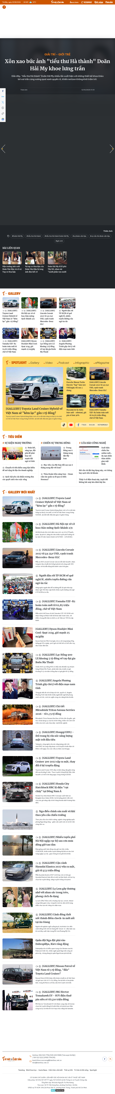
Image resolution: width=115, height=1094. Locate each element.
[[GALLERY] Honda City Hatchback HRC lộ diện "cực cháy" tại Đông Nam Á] (17, 792)
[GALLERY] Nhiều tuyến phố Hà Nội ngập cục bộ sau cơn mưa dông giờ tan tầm (55, 841)
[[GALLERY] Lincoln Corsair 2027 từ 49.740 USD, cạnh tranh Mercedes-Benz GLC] (48, 302)
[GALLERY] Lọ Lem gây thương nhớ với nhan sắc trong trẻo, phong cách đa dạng (55, 892)
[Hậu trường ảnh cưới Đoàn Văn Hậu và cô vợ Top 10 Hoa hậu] (12, 257)
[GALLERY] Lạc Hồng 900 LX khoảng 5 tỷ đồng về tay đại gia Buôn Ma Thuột (48, 346)
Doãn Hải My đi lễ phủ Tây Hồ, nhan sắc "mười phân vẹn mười (57, 269)
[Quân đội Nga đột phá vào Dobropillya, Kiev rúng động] (17, 948)
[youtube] (71, 425)
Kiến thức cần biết (45, 7)
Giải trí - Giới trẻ (57, 54)
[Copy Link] (3, 113)
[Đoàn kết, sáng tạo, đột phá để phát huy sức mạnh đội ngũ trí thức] (12, 453)
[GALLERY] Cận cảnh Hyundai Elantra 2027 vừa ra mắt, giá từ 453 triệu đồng (55, 866)
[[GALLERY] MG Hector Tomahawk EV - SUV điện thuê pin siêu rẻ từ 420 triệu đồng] (17, 1000)
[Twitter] (3, 102)
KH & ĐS (92, 425)
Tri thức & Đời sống (81, 1070)
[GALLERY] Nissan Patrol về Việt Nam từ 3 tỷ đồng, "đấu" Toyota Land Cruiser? (55, 970)
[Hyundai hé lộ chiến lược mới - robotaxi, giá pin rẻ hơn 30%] (76, 401)
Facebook (104, 1059)
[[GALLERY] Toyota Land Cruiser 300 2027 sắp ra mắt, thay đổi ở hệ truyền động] (17, 766)
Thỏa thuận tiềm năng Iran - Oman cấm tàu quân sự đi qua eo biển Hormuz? (57, 477)
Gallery (34, 362)
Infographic (82, 362)
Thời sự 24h (57, 7)
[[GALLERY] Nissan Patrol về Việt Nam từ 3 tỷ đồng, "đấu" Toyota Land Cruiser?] (17, 974)
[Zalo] (3, 96)
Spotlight (93, 1070)
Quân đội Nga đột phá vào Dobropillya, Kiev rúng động (52, 942)
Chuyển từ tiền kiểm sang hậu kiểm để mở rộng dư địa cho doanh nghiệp (18, 469)
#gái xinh (59, 241)
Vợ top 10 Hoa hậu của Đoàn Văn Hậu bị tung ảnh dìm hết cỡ (34, 269)
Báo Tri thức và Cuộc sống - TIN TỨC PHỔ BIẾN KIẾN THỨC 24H (57, 2)
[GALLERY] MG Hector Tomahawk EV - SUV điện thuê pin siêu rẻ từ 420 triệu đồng (53, 995)
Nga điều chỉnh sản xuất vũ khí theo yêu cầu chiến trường (55, 813)
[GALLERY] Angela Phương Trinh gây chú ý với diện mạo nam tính (67, 345)
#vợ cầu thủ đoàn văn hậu (100, 236)
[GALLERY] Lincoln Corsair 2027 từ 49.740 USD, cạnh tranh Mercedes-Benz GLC (47, 317)
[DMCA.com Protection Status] (57, 1090)
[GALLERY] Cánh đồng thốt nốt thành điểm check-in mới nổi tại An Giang (54, 918)
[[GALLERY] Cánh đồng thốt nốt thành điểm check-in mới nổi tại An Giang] (17, 923)
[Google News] (3, 119)
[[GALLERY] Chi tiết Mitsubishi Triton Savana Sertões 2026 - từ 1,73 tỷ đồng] (17, 714)
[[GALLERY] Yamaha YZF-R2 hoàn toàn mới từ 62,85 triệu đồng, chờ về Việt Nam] (10, 333)
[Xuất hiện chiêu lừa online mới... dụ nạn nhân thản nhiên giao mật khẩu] (89, 453)
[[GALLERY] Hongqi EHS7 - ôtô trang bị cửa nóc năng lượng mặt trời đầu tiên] (17, 740)
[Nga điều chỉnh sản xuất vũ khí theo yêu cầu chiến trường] (17, 819)
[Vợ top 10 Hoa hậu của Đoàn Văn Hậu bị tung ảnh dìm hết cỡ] (34, 257)
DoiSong (98, 2)
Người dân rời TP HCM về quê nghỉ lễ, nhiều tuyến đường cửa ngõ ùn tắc (66, 316)
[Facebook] (3, 91)
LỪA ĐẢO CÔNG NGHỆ (93, 443)
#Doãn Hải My (17, 236)
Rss (110, 1059)
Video (49, 362)
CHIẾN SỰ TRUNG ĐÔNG (56, 443)
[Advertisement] (57, 27)
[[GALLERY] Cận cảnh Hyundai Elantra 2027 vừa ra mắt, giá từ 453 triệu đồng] (17, 871)
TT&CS (84, 425)
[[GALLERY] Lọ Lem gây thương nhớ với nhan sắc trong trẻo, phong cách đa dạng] (17, 897)
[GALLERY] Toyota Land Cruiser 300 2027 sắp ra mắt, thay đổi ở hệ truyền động (55, 761)
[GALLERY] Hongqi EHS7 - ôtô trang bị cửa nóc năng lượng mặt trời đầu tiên (54, 736)
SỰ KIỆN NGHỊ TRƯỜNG (18, 443)
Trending (11, 7)
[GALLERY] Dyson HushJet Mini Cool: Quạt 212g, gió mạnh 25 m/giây (29, 345)
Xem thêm (64, 7)
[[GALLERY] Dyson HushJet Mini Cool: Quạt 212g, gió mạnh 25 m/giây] (29, 333)
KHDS (74, 2)
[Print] (3, 108)
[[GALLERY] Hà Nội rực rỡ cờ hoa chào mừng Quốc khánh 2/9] (29, 302)
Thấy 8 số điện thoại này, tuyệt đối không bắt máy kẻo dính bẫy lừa (93, 480)
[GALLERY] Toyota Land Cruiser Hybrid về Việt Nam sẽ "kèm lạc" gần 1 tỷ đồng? (10, 316)
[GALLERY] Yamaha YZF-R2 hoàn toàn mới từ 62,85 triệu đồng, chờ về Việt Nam (9, 346)
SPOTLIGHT (19, 362)
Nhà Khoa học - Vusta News (26, 7)
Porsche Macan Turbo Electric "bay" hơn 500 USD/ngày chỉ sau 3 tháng (76, 386)
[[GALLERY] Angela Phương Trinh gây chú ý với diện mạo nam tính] (67, 333)
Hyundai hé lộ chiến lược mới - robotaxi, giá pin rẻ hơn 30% (76, 412)
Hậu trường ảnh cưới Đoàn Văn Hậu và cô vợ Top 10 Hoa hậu (11, 269)
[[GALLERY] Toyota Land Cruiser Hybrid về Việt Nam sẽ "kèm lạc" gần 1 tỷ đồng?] (10, 302)
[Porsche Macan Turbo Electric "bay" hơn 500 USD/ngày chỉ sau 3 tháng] (76, 373)
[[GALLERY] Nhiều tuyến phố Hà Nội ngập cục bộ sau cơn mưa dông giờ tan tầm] (17, 845)
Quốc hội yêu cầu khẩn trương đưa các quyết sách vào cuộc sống (18, 478)
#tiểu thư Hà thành (34, 236)
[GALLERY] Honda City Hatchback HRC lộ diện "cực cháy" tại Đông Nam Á (52, 787)
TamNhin (109, 2)
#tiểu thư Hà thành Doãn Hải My (57, 236)
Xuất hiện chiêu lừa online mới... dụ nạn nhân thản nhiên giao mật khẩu (106, 456)
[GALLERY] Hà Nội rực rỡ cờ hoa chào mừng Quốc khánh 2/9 (28, 315)
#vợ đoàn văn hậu (79, 236)
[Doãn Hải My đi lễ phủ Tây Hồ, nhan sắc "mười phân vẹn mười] (57, 257)
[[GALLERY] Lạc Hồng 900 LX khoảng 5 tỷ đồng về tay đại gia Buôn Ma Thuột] (48, 333)
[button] (112, 148)
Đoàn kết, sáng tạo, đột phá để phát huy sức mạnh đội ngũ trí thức (30, 454)
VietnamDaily (103, 425)
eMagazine (102, 362)
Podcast (64, 362)
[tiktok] (64, 425)
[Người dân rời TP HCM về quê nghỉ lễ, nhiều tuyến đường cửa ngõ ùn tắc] (67, 302)
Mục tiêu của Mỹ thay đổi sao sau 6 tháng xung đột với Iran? (57, 466)
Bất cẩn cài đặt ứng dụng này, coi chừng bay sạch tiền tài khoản (95, 471)
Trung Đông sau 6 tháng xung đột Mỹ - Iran (68, 453)
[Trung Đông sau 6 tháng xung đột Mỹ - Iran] (51, 453)
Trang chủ (4, 7)
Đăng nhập (108, 7)
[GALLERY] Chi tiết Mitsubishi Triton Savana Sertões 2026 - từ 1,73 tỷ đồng (55, 710)
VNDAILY (86, 2)
